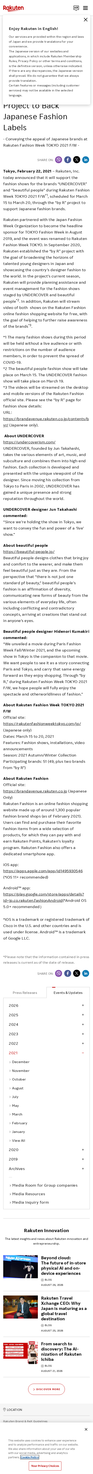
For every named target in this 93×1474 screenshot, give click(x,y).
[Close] (85, 19)
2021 (13, 1052)
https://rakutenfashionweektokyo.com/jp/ (42, 723)
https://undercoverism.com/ (29, 442)
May (15, 1105)
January (18, 1131)
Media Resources (29, 1193)
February (19, 1123)
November (20, 1070)
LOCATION (14, 1409)
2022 (13, 1043)
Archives (17, 1168)
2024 (13, 1024)
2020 (13, 1149)
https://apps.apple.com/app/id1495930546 (43, 870)
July (15, 1097)
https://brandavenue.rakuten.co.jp (35, 791)
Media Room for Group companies (45, 1185)
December (20, 1062)
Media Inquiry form (31, 1202)
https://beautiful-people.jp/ (29, 551)
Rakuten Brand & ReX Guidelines (25, 1421)
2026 (13, 1005)
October (19, 1079)
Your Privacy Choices (45, 1466)
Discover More (48, 1389)
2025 (13, 1014)
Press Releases (25, 992)
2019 (13, 1159)
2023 (13, 1033)
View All (18, 1140)
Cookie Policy (30, 1457)
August (17, 1088)
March (17, 1114)
